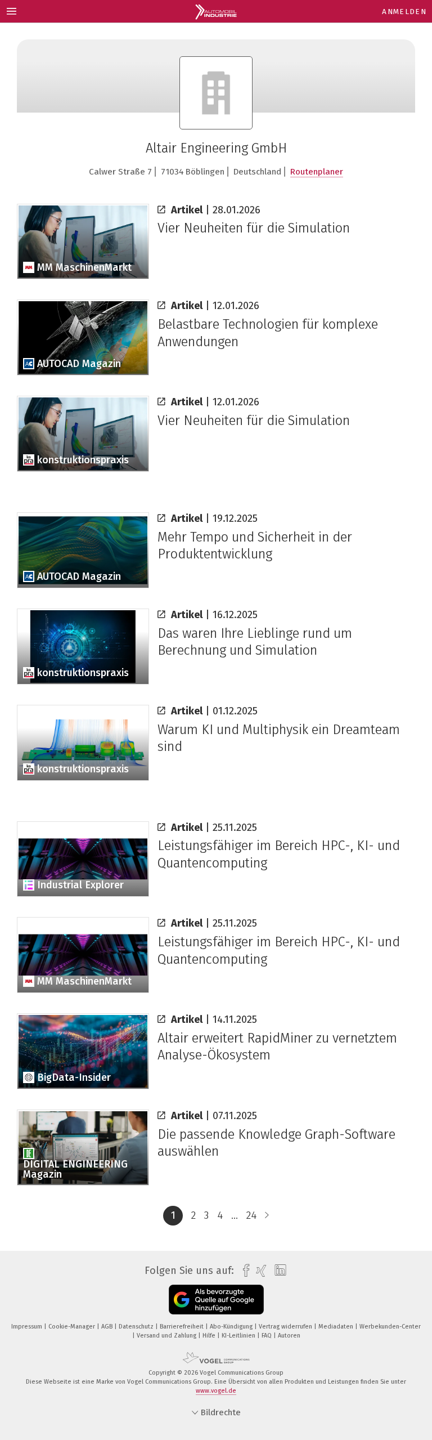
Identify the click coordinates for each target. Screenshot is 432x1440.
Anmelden (404, 11)
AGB (107, 1326)
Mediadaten (336, 1326)
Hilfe (209, 1335)
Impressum (27, 1326)
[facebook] (243, 1271)
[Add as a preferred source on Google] (216, 1299)
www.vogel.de (216, 1390)
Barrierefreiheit (182, 1326)
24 (251, 1215)
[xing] (258, 1271)
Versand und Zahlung (167, 1335)
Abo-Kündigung (232, 1326)
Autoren (289, 1335)
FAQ (267, 1335)
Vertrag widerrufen (286, 1326)
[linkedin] (277, 1270)
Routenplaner (316, 172)
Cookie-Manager (72, 1326)
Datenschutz (137, 1326)
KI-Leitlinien (239, 1335)
